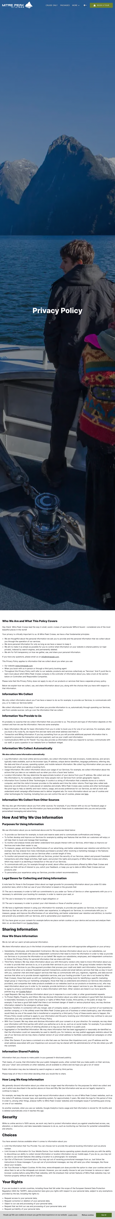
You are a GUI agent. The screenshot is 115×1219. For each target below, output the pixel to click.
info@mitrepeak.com (50, 657)
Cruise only (52, 5)
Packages (65, 5)
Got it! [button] (104, 1215)
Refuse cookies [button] (88, 1215)
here (86, 794)
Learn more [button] (72, 1215)
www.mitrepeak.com (24, 666)
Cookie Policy (32, 923)
